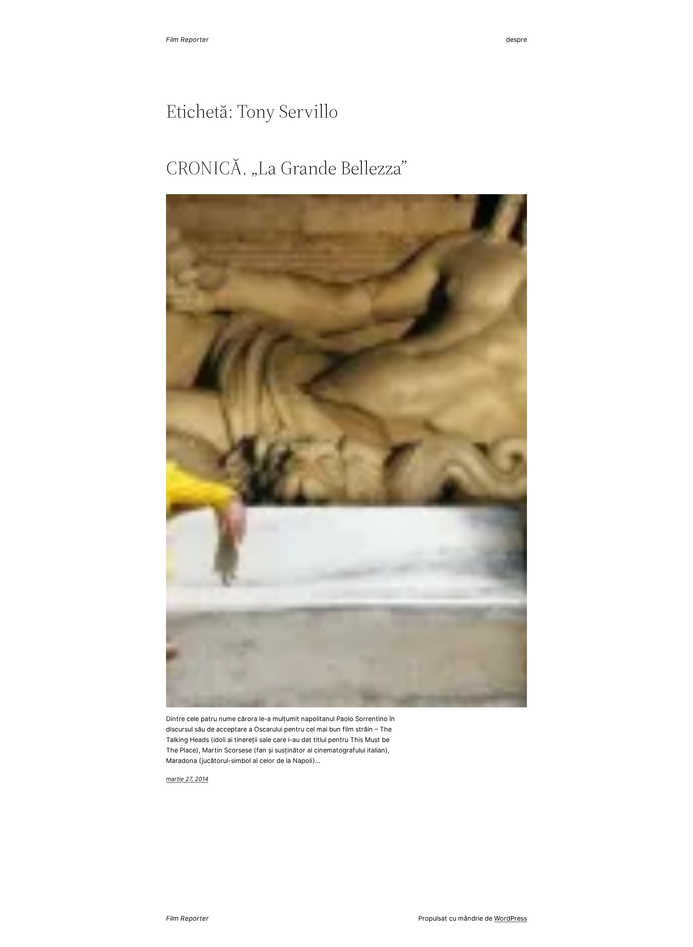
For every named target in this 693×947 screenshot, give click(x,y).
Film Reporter (187, 39)
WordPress (510, 918)
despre (516, 39)
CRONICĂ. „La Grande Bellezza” (286, 168)
